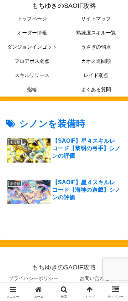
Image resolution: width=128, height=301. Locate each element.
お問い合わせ (95, 278)
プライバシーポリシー (33, 278)
